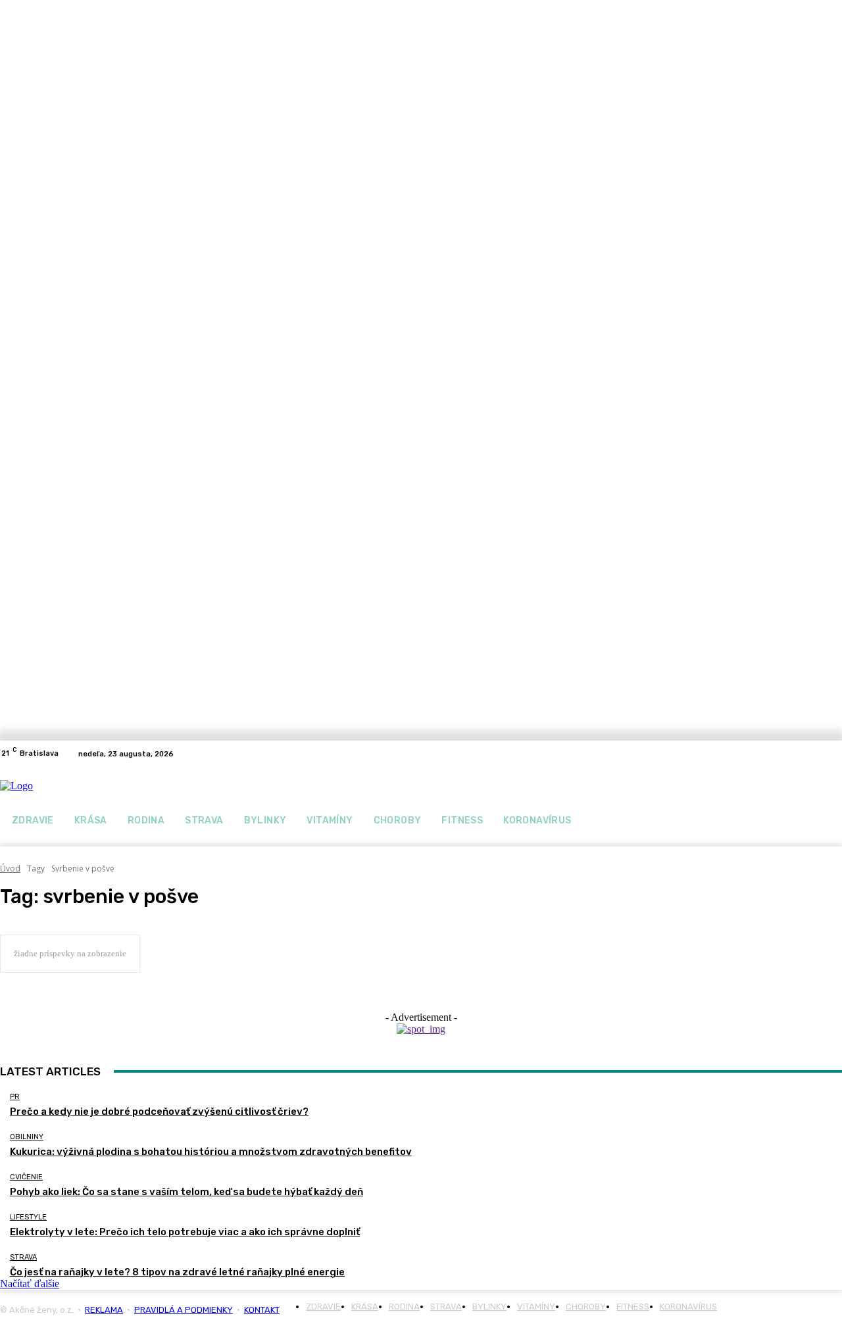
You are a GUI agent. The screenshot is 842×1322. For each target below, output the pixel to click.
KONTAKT (262, 1310)
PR (15, 1096)
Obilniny (26, 1136)
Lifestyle (28, 1217)
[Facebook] (201, 754)
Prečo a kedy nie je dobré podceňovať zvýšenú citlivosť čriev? (159, 1111)
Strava (23, 1257)
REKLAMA (104, 1310)
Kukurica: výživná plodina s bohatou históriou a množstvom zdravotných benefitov (211, 1152)
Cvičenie (26, 1177)
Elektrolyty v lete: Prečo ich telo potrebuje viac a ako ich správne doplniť (185, 1232)
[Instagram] (217, 754)
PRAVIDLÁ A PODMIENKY (183, 1310)
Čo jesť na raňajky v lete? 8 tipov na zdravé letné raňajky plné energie (177, 1272)
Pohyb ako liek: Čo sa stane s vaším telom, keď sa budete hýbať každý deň (186, 1192)
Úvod (10, 868)
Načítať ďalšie (29, 1283)
